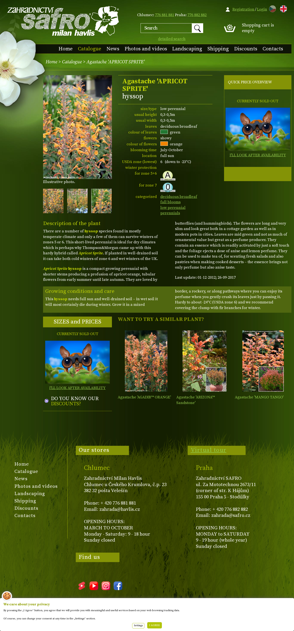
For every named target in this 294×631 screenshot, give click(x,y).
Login (262, 9)
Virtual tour (208, 450)
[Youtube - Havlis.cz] (94, 588)
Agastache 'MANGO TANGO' (259, 397)
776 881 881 (164, 14)
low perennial (173, 207)
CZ (271, 8)
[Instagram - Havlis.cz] (106, 588)
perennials (170, 213)
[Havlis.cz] (63, 20)
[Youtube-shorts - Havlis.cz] (82, 588)
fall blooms (170, 202)
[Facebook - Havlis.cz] (118, 588)
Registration (243, 9)
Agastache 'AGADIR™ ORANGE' (144, 397)
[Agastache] (146, 361)
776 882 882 (197, 14)
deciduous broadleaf (178, 196)
